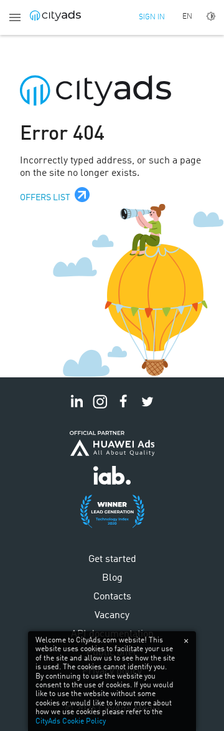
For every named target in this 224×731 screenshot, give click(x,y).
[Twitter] (147, 409)
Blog (112, 578)
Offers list (45, 197)
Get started (112, 559)
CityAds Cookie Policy (70, 721)
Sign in (152, 17)
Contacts (112, 597)
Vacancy (112, 616)
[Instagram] (100, 409)
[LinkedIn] (76, 409)
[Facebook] (123, 409)
